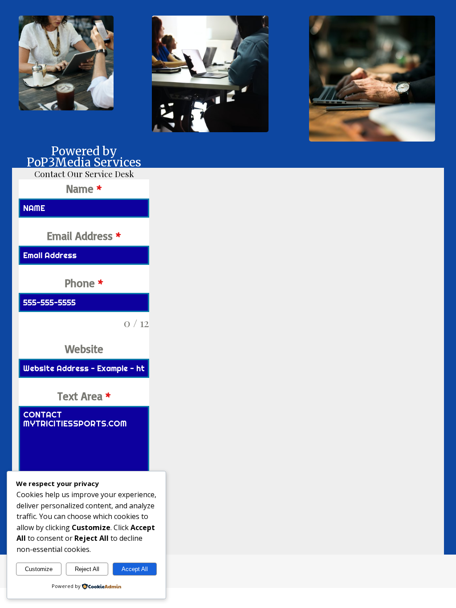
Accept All (135, 569)
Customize (39, 569)
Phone (84, 283)
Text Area (84, 396)
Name (84, 188)
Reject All (87, 569)
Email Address (84, 236)
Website (84, 349)
